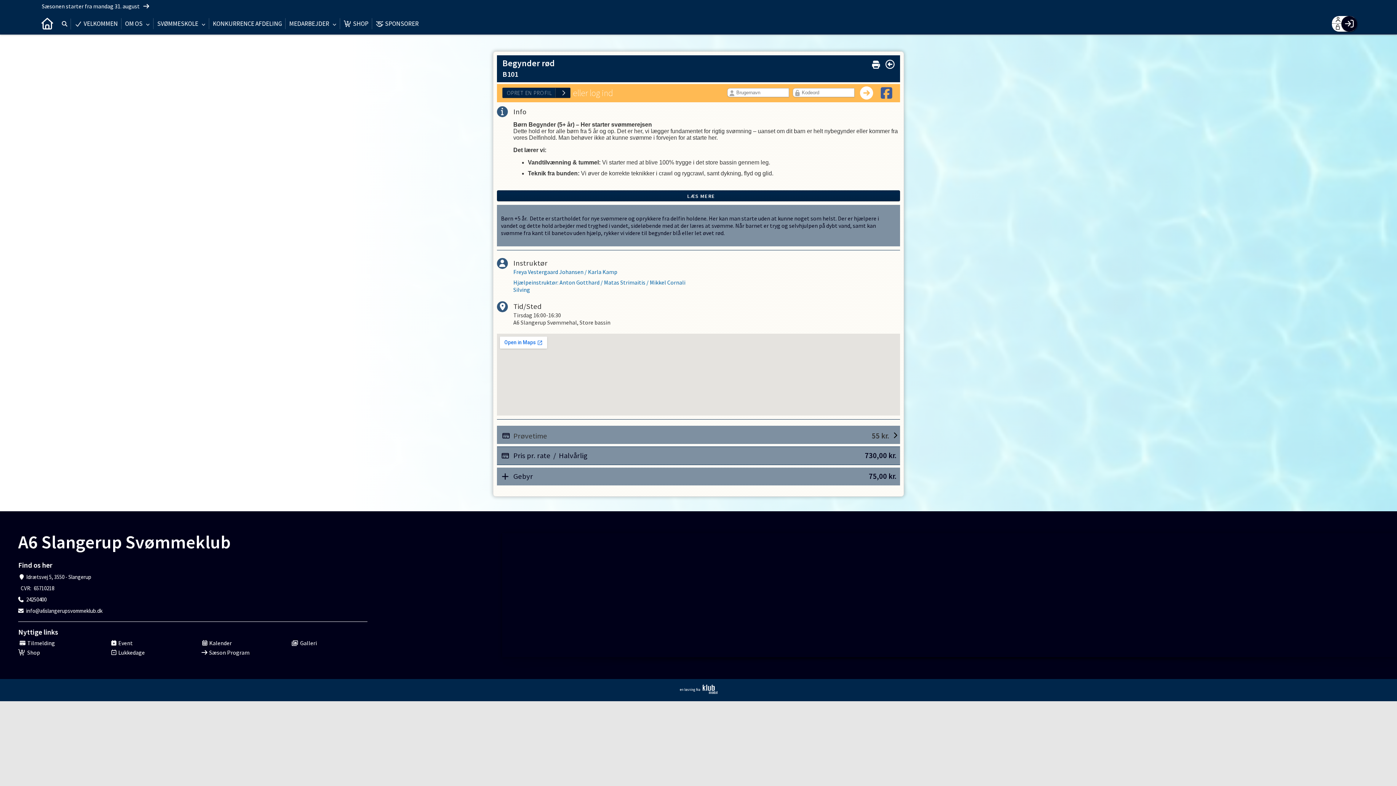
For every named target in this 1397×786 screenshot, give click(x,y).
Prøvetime (701, 436)
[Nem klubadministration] (698, 689)
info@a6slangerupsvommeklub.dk (64, 610)
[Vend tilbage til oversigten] (890, 64)
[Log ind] (1349, 24)
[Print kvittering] (876, 63)
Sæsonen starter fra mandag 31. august (91, 6)
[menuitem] (47, 24)
